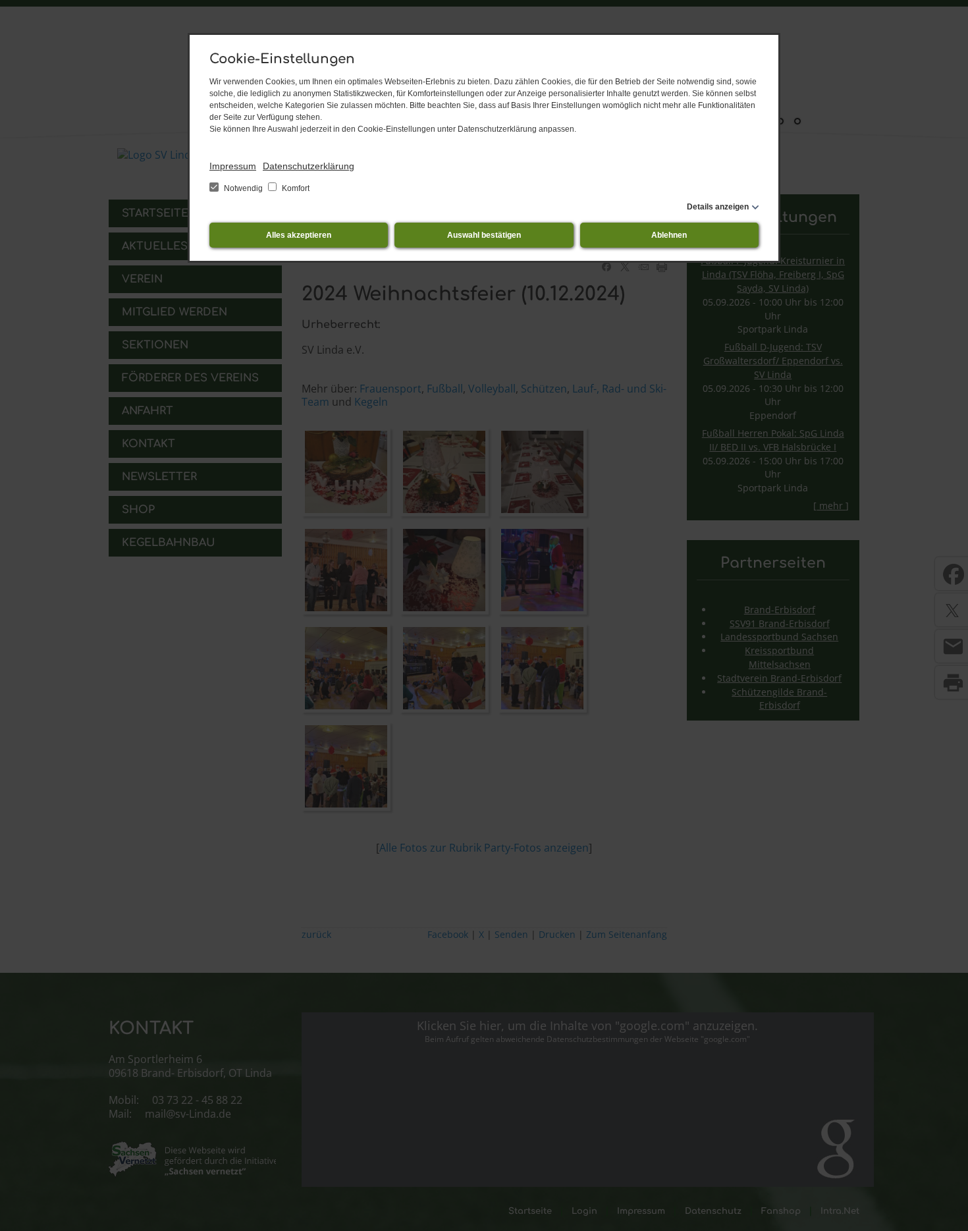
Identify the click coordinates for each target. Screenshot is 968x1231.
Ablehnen (669, 235)
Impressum (232, 166)
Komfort (294, 188)
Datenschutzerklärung (308, 166)
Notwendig (243, 188)
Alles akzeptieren (298, 235)
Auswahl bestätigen (484, 235)
